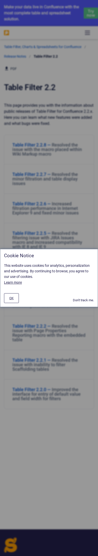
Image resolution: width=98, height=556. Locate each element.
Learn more (13, 282)
